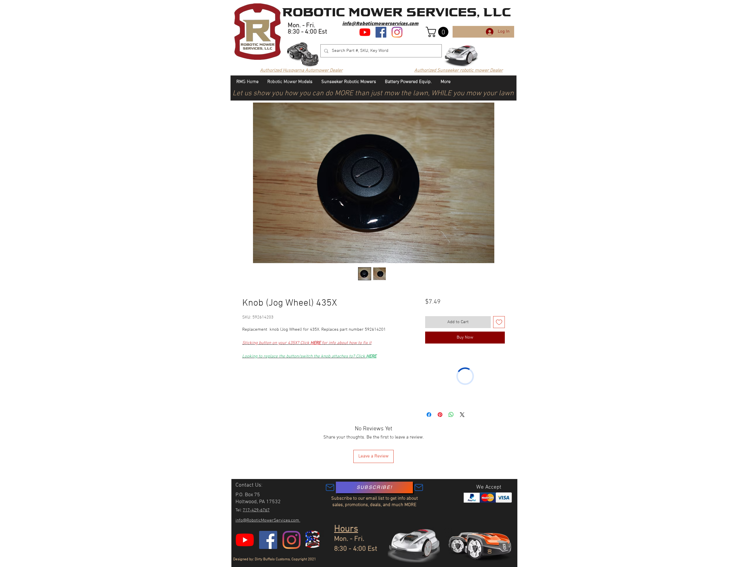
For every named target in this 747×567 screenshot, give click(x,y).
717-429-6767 (256, 510)
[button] (438, 32)
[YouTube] (364, 32)
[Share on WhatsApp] (451, 414)
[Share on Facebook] (428, 414)
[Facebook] (381, 32)
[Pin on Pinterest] (440, 414)
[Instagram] (397, 32)
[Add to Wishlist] (499, 322)
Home (248, 81)
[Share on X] (462, 414)
